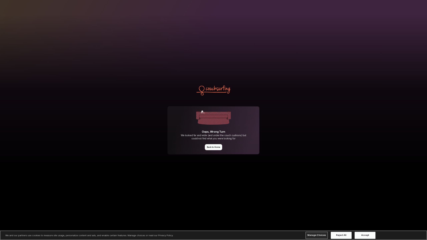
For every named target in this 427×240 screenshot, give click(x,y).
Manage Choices (316, 235)
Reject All (341, 235)
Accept (365, 235)
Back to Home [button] (213, 147)
